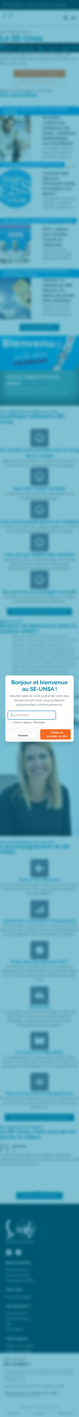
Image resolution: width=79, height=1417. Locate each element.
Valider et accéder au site (57, 734)
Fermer (23, 735)
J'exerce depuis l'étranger (29, 722)
